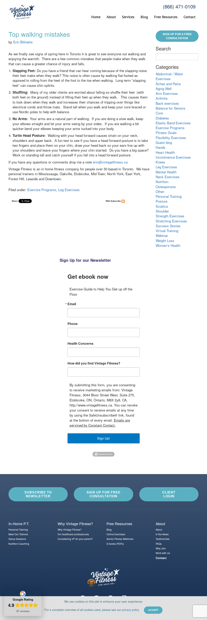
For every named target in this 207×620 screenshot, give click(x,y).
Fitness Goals (166, 132)
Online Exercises (116, 534)
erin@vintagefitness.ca (110, 161)
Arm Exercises (167, 93)
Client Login (168, 494)
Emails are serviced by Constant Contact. (100, 423)
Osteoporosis (166, 186)
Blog (144, 17)
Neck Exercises (168, 176)
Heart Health (165, 152)
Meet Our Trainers (18, 534)
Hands (160, 147)
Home (95, 17)
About (111, 17)
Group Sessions (17, 538)
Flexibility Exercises (171, 137)
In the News (162, 534)
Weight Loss (165, 240)
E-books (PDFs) (115, 543)
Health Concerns (80, 343)
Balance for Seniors (170, 108)
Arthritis (162, 98)
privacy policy (130, 610)
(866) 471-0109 (179, 6)
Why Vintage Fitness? (69, 529)
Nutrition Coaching (18, 543)
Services (128, 17)
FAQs (159, 543)
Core (159, 112)
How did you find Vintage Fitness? (94, 363)
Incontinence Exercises (173, 157)
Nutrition (162, 181)
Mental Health (166, 171)
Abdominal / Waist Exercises (169, 76)
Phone (73, 323)
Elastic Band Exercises (173, 122)
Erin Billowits (23, 41)
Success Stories (168, 225)
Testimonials (162, 538)
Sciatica (162, 206)
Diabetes (162, 117)
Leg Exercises (69, 189)
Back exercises (167, 103)
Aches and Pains (168, 83)
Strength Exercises (170, 215)
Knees (160, 161)
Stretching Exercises (171, 220)
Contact (189, 17)
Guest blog (164, 142)
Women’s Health (168, 245)
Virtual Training (167, 230)
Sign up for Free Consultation (103, 494)
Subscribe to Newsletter (38, 494)
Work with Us (163, 553)
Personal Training (169, 196)
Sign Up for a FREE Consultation (177, 36)
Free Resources (165, 17)
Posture (161, 201)
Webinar (162, 235)
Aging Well (164, 88)
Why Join (161, 548)
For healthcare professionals (73, 534)
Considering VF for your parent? (75, 538)
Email (72, 304)
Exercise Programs (41, 189)
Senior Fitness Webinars (120, 538)
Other (160, 191)
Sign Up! (103, 438)
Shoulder (162, 211)
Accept (153, 610)
